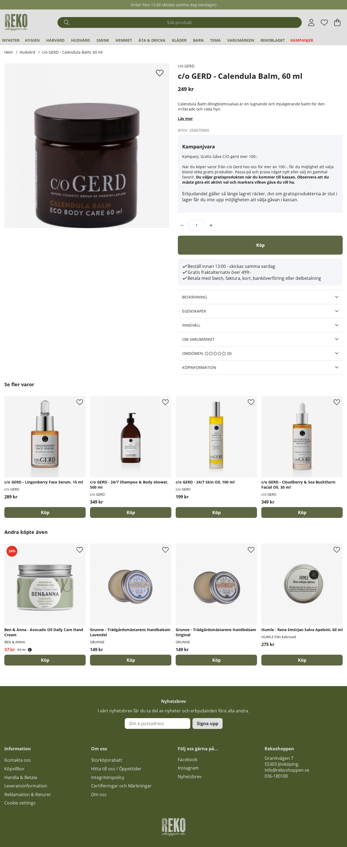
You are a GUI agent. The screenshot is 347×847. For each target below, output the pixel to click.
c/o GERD (186, 66)
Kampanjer (301, 40)
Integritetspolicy (107, 777)
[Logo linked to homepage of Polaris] (16, 22)
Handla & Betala (20, 777)
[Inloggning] (311, 22)
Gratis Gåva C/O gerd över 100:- (229, 156)
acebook (188, 759)
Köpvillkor (14, 769)
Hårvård (55, 40)
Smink (103, 40)
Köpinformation (199, 367)
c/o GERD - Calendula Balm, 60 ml (72, 52)
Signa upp (207, 723)
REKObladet (273, 40)
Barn (198, 40)
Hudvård (80, 40)
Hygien (32, 40)
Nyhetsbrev (189, 777)
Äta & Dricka (152, 40)
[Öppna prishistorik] (30, 649)
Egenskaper (194, 311)
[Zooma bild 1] (86, 145)
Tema (215, 40)
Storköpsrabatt (106, 760)
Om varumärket (198, 339)
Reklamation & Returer (27, 794)
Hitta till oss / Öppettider (116, 769)
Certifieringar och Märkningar (121, 786)
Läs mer (185, 118)
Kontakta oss (17, 760)
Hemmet (123, 40)
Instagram (188, 768)
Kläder (179, 40)
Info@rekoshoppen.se (287, 770)
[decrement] (182, 225)
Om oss (99, 794)
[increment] (211, 225)
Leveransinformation (25, 786)
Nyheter (11, 40)
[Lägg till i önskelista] (160, 73)
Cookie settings (20, 803)
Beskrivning (194, 297)
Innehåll (191, 325)
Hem (8, 52)
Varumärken (240, 40)
